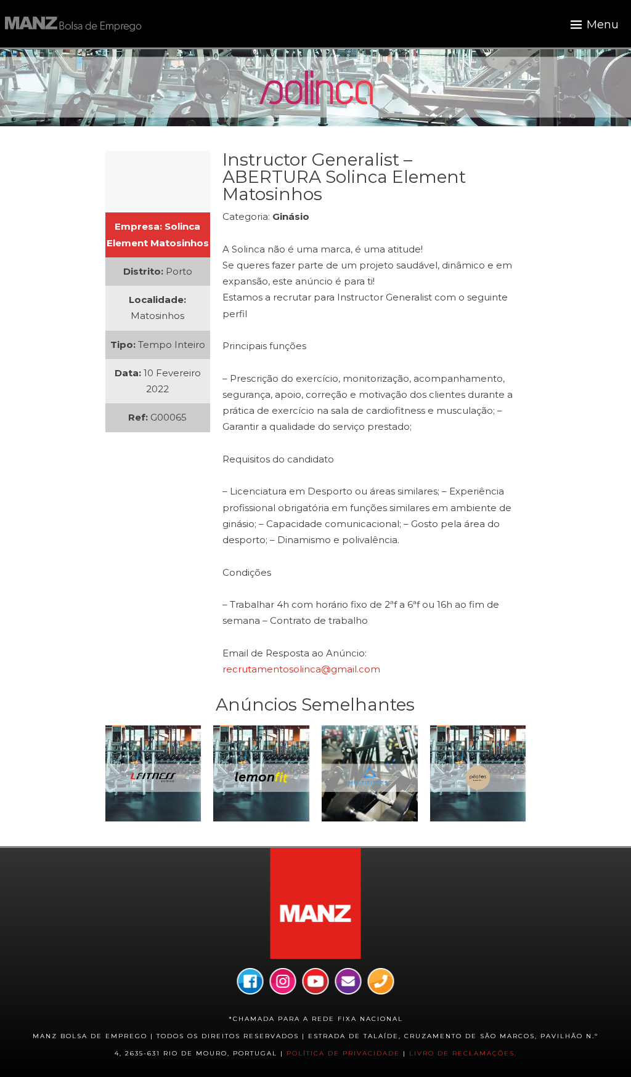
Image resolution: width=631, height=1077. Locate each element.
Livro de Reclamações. (463, 1053)
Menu (603, 24)
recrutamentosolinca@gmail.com (301, 669)
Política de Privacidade (343, 1053)
